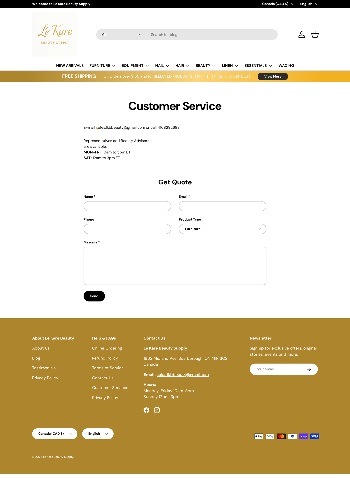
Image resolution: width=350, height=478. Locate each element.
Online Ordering (107, 348)
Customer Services (110, 387)
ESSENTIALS (256, 65)
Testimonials (44, 367)
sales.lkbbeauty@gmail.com (183, 374)
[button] (315, 34)
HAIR (179, 65)
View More (272, 76)
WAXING (286, 65)
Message (90, 242)
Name (88, 196)
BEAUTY (203, 65)
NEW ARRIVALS (70, 65)
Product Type (190, 219)
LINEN (227, 65)
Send (94, 296)
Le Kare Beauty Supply (58, 457)
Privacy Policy (45, 377)
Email (183, 196)
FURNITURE (100, 65)
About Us (41, 348)
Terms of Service (108, 367)
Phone (89, 219)
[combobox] (187, 34)
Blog (36, 358)
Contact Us (103, 377)
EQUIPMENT (133, 65)
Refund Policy (105, 358)
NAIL (159, 65)
